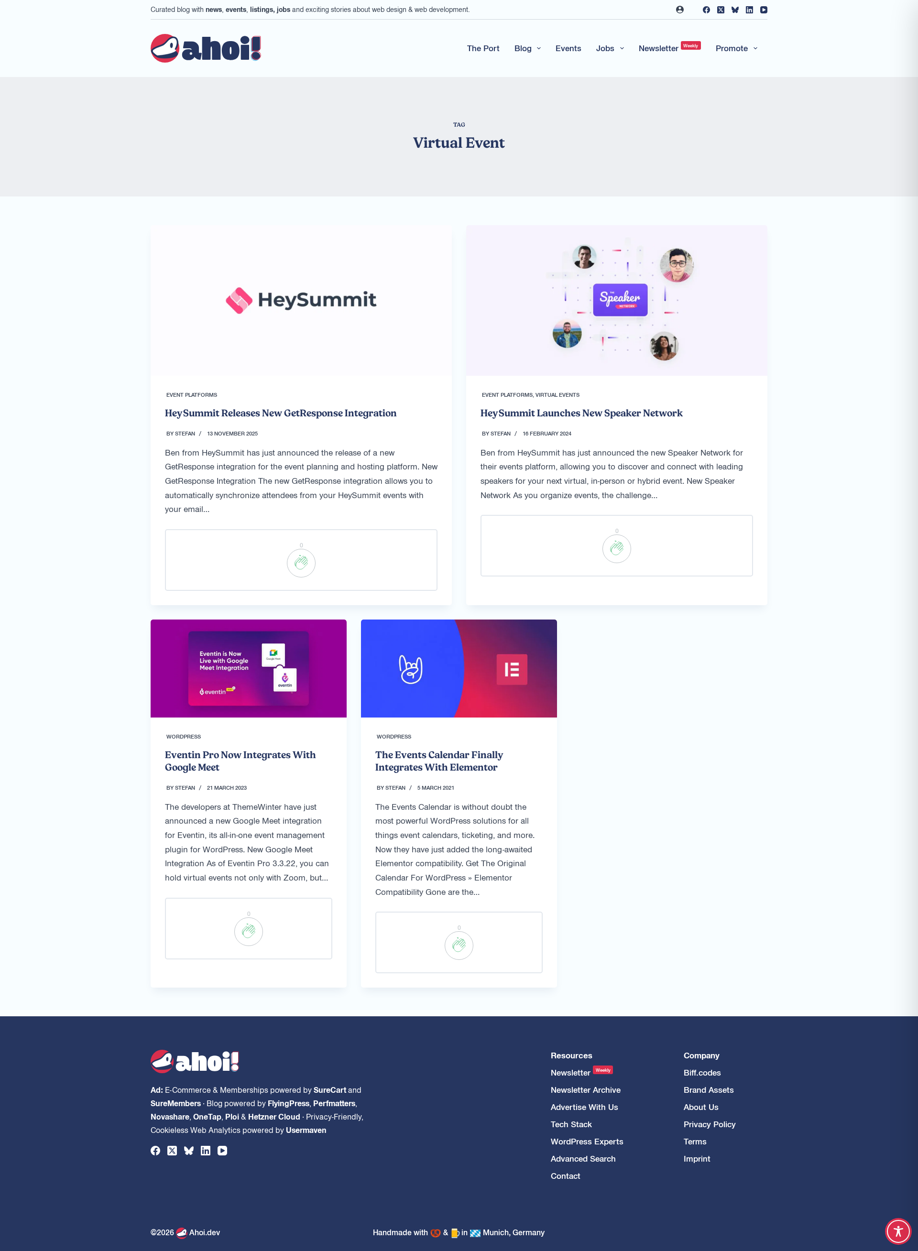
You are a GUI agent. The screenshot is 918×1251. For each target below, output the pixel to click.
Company (702, 1055)
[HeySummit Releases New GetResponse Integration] (301, 300)
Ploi (232, 1116)
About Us (701, 1106)
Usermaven (306, 1129)
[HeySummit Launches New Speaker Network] (616, 300)
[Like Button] (301, 563)
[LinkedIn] (749, 9)
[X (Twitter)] (720, 9)
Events (568, 48)
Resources (571, 1055)
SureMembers (176, 1103)
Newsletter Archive (586, 1089)
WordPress (183, 736)
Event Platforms (191, 394)
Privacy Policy (710, 1124)
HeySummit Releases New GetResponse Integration (281, 413)
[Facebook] (706, 9)
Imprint (697, 1158)
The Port (483, 48)
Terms (695, 1141)
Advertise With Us (584, 1106)
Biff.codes (702, 1072)
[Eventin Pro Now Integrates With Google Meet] (249, 669)
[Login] (680, 9)
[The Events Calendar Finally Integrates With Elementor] (459, 669)
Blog (523, 48)
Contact (565, 1175)
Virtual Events (557, 394)
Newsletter (669, 48)
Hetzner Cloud (274, 1116)
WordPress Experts (587, 1141)
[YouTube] (763, 9)
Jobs (605, 48)
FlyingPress (288, 1103)
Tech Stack (571, 1124)
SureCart (330, 1089)
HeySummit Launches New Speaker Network (582, 413)
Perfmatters (334, 1103)
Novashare (170, 1116)
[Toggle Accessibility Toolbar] (898, 1231)
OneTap (207, 1116)
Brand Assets (709, 1089)
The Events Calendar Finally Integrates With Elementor (439, 761)
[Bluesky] (735, 9)
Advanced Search (583, 1158)
